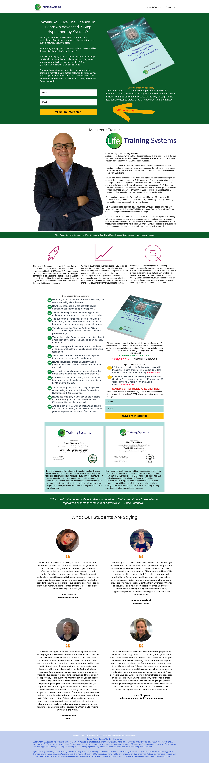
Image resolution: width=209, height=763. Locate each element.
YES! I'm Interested (68, 112)
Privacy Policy (92, 739)
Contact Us (170, 7)
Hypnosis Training (153, 7)
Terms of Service (105, 739)
